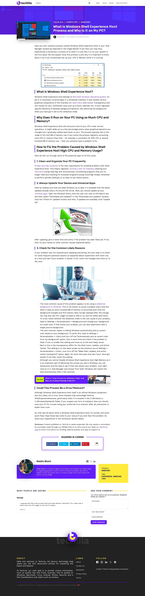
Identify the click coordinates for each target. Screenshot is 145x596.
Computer (72, 22)
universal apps (41, 194)
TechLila (58, 22)
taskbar (90, 103)
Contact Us (80, 566)
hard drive (39, 172)
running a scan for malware (81, 169)
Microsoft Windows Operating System (89, 97)
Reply (22, 509)
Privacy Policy (81, 574)
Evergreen (107, 476)
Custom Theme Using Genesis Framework (112, 569)
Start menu (77, 103)
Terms (78, 578)
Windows (85, 22)
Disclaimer (80, 570)
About (78, 562)
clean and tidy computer (47, 166)
